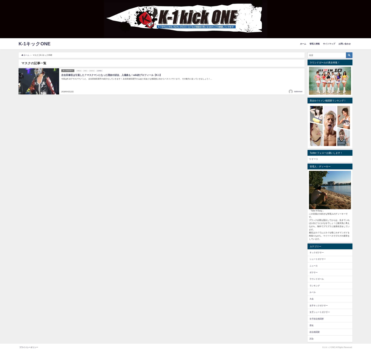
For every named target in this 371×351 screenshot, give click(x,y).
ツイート (313, 159)
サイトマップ (329, 44)
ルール (313, 292)
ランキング (315, 286)
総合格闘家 (315, 332)
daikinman (298, 91)
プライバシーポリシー (28, 347)
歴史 (312, 325)
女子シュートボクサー (320, 312)
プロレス (79, 70)
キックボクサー (68, 70)
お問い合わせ (345, 44)
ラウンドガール (317, 279)
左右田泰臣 (99, 70)
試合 (312, 339)
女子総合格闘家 (317, 319)
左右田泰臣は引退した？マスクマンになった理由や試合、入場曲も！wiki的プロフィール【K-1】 (111, 75)
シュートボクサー (318, 259)
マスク (85, 70)
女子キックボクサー (319, 306)
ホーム (303, 44)
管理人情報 (315, 44)
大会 (312, 299)
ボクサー (314, 272)
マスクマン (92, 70)
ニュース (314, 266)
